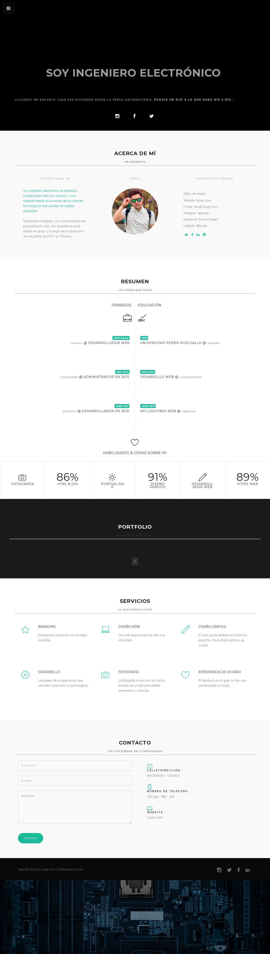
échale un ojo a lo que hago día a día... (194, 99)
